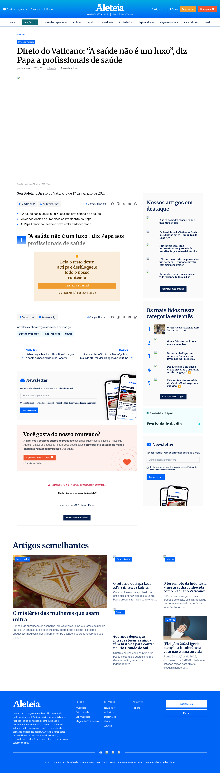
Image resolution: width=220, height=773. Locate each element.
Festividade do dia (164, 424)
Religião (21, 34)
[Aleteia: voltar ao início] (110, 7)
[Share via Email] (130, 203)
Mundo (170, 559)
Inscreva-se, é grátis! (77, 285)
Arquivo (91, 22)
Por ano (136, 707)
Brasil (207, 22)
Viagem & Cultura (169, 22)
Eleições (171, 619)
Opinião (77, 22)
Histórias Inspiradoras (56, 22)
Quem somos (87, 762)
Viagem (120, 612)
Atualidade (107, 22)
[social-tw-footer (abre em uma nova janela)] (113, 752)
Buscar (49, 9)
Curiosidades (22, 559)
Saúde (68, 333)
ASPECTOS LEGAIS (105, 762)
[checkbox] (21, 403)
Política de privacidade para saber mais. (79, 403)
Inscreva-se (110, 716)
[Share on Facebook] (112, 203)
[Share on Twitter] (124, 203)
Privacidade (169, 762)
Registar (186, 9)
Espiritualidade (146, 22)
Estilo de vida (125, 22)
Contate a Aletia (153, 762)
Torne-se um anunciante (130, 762)
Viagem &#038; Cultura (87, 721)
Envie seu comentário (77, 517)
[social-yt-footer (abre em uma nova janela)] (100, 752)
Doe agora (205, 9)
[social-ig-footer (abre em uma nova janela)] (119, 752)
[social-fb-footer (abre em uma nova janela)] (106, 752)
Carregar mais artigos (173, 288)
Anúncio (108, 725)
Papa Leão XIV (191, 22)
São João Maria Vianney (123, 14)
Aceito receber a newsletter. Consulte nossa (60, 403)
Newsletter (109, 707)
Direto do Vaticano (29, 333)
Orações (28, 22)
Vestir (107, 721)
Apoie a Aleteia (70, 762)
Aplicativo (109, 712)
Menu (12, 22)
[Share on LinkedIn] (118, 203)
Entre (92, 292)
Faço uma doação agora (37, 457)
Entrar (175, 9)
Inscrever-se (29, 410)
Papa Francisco (52, 333)
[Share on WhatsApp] (135, 203)
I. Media (51, 68)
